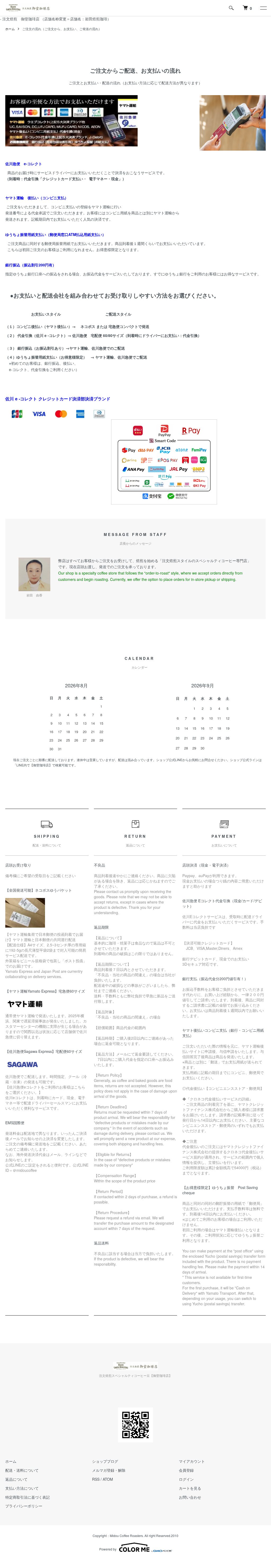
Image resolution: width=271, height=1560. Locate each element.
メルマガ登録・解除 (108, 1470)
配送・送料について (22, 1470)
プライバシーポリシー (23, 1505)
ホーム (10, 28)
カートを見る (190, 1488)
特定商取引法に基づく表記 (27, 1497)
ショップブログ (105, 1461)
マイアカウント (192, 1461)
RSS (96, 1479)
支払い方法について (22, 1488)
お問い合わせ (190, 1497)
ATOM (108, 1479)
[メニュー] (263, 8)
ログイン (186, 1479)
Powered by (107, 1549)
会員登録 (186, 1470)
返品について (16, 1479)
